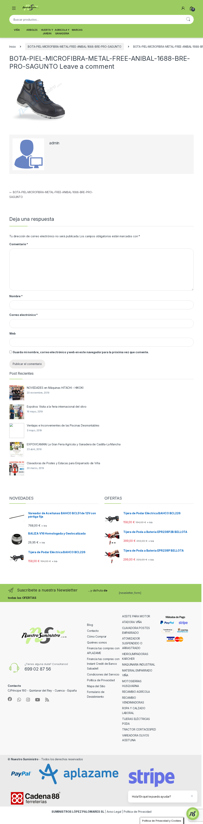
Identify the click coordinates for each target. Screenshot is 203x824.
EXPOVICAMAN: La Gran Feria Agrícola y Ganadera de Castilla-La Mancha (73, 444)
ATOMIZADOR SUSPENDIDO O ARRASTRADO (132, 643)
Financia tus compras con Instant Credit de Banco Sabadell (103, 663)
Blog (90, 624)
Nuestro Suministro (24, 759)
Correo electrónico (23, 314)
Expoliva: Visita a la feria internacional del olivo (56, 406)
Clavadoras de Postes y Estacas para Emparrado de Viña (63, 463)
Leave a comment (86, 66)
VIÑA (17, 29)
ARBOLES (31, 29)
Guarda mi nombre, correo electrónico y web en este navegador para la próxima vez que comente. (81, 352)
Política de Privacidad (101, 680)
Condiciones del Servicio (103, 674)
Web (12, 333)
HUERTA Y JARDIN (47, 31)
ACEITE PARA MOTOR (136, 616)
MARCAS (77, 29)
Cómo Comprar (96, 636)
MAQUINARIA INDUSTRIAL (138, 664)
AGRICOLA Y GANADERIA (62, 31)
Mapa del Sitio (96, 686)
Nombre (16, 296)
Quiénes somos (97, 642)
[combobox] (96, 19)
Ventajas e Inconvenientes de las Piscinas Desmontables (63, 425)
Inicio (12, 46)
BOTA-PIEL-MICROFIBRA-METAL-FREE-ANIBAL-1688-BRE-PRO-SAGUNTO (74, 46)
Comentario (18, 244)
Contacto (93, 630)
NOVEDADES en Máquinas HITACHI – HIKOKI (55, 387)
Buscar (188, 19)
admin (54, 143)
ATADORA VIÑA (132, 622)
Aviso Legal (114, 811)
